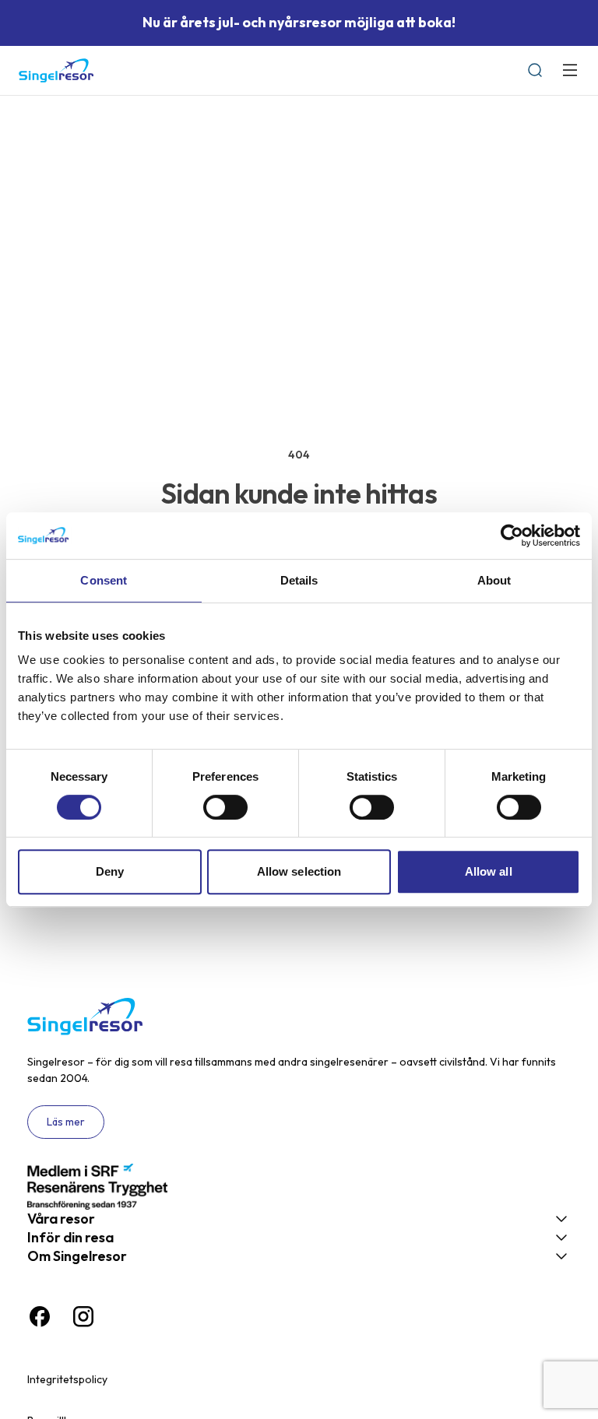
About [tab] (494, 580)
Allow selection (299, 871)
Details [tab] (299, 580)
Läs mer (66, 1122)
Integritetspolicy (67, 1379)
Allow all (488, 871)
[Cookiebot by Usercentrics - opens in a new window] (512, 535)
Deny (110, 871)
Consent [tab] (103, 580)
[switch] (225, 807)
